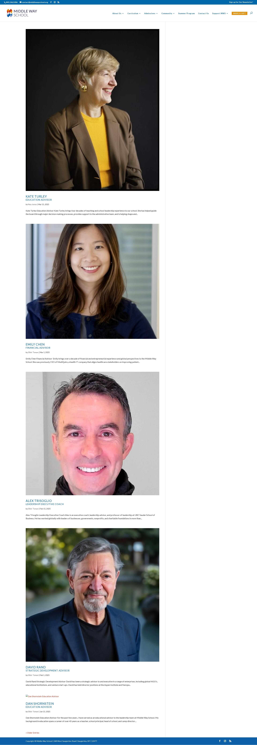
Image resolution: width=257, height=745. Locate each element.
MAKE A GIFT (239, 13)
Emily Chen (38, 345)
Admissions (149, 13)
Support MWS (219, 13)
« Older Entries (32, 732)
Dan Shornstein (40, 705)
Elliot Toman (33, 352)
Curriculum (132, 13)
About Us (116, 13)
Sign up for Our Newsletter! (241, 2)
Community (166, 13)
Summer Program (186, 13)
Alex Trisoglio (45, 502)
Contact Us (203, 13)
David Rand (48, 668)
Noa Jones (32, 204)
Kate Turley (39, 198)
